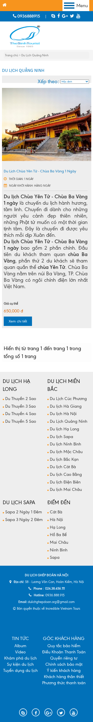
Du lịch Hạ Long (64, 428)
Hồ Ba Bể (58, 534)
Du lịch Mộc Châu (66, 451)
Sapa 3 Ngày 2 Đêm (24, 519)
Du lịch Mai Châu (66, 489)
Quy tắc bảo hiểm (63, 646)
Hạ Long (57, 527)
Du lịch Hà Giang (66, 406)
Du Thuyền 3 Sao (20, 406)
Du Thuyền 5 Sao (20, 421)
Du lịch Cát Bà (63, 466)
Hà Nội (56, 519)
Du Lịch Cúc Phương (68, 398)
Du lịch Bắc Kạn (64, 459)
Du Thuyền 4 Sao (20, 413)
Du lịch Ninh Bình (65, 443)
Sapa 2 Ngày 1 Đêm (23, 511)
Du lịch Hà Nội (63, 413)
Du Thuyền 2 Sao (20, 398)
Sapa (55, 557)
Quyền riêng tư (63, 658)
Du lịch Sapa (61, 436)
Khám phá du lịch (20, 658)
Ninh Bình (58, 549)
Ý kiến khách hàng (64, 670)
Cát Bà (56, 511)
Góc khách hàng (64, 638)
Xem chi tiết (18, 321)
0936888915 (28, 16)
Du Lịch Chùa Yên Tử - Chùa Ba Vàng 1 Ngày (40, 171)
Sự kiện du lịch (20, 664)
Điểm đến (58, 502)
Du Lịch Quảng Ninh (35, 55)
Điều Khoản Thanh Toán (64, 652)
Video (20, 652)
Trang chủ (12, 55)
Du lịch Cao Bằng (66, 474)
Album (20, 646)
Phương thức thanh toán (64, 683)
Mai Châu (59, 542)
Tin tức (20, 638)
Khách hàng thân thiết (64, 677)
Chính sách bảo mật (63, 664)
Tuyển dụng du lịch (20, 670)
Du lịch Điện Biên (65, 482)
